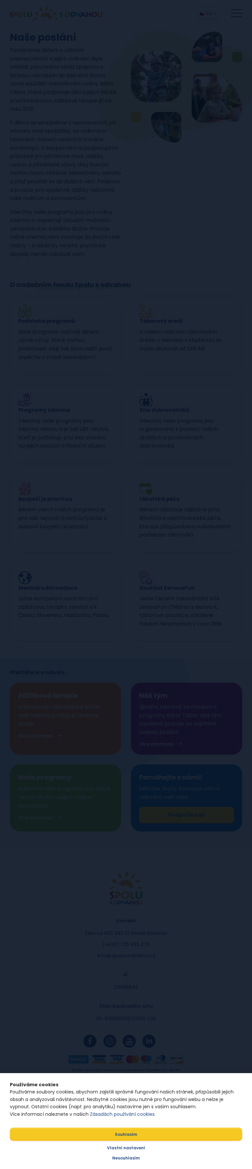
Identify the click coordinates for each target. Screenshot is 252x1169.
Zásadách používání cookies (122, 1114)
